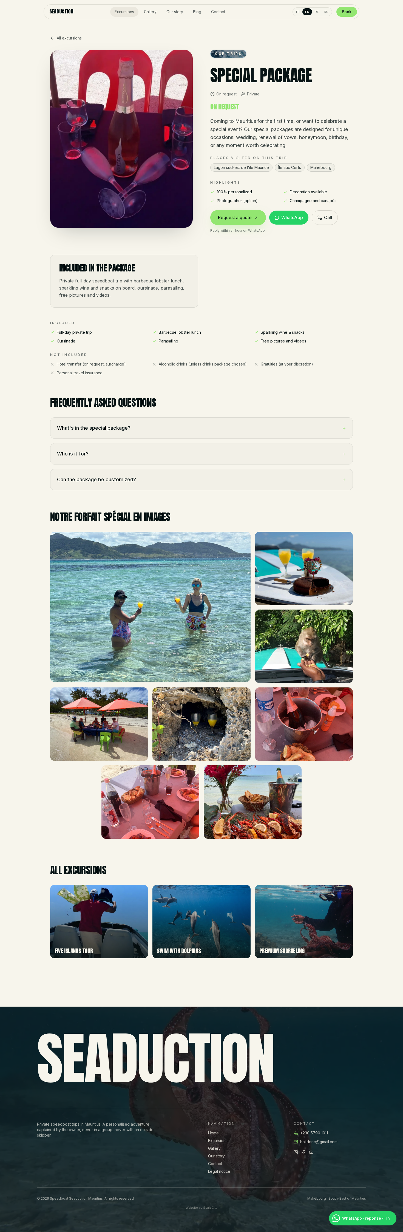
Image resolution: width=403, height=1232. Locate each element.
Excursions (124, 11)
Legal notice (219, 1171)
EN (307, 12)
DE (317, 12)
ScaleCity (210, 1208)
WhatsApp (292, 217)
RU (326, 12)
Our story (174, 11)
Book (346, 11)
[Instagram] (296, 1152)
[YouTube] (311, 1152)
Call (328, 217)
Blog (197, 11)
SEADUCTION (61, 12)
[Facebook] (303, 1152)
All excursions (69, 38)
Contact (218, 11)
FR (298, 12)
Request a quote (235, 217)
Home (213, 1133)
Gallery (150, 11)
